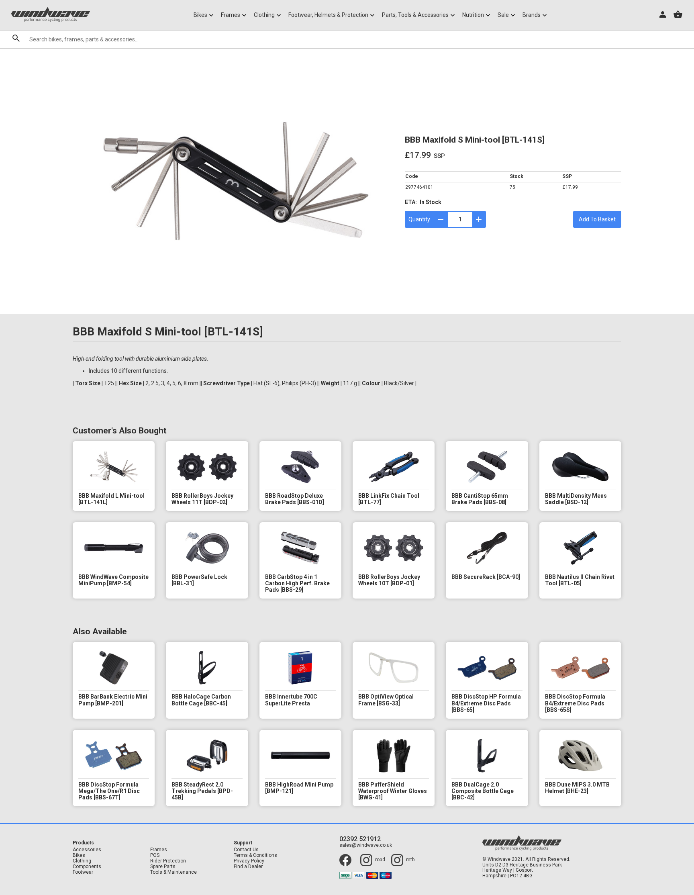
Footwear (83, 872)
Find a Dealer (248, 866)
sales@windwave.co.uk (365, 845)
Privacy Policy (249, 861)
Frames (158, 849)
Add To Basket (597, 219)
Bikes (79, 855)
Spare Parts (163, 866)
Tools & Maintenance (173, 872)
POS (154, 855)
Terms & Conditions (255, 855)
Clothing (82, 861)
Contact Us (246, 849)
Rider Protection (168, 861)
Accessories (87, 849)
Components (87, 866)
